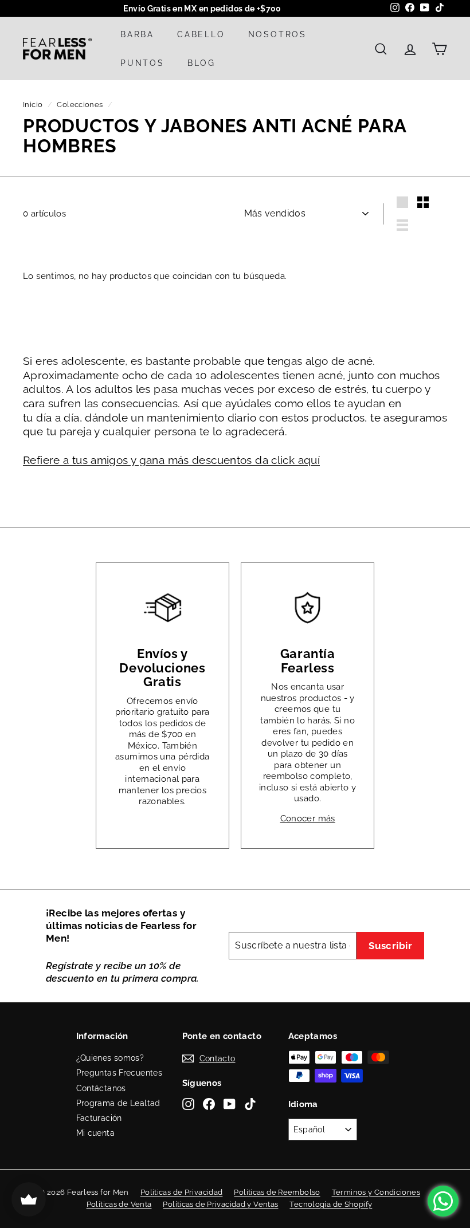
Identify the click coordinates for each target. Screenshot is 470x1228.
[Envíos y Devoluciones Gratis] (162, 607)
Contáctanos (101, 1088)
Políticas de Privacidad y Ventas (220, 1204)
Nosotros (277, 34)
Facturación (99, 1118)
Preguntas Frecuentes (119, 1072)
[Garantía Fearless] (307, 607)
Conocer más (307, 818)
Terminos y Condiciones (376, 1192)
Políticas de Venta (119, 1204)
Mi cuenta (95, 1133)
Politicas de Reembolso (277, 1192)
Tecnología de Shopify (330, 1204)
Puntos (142, 63)
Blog (201, 63)
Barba (137, 34)
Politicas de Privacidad (181, 1192)
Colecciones (80, 104)
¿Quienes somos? (110, 1057)
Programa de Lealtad (118, 1103)
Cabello (201, 34)
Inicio (32, 104)
